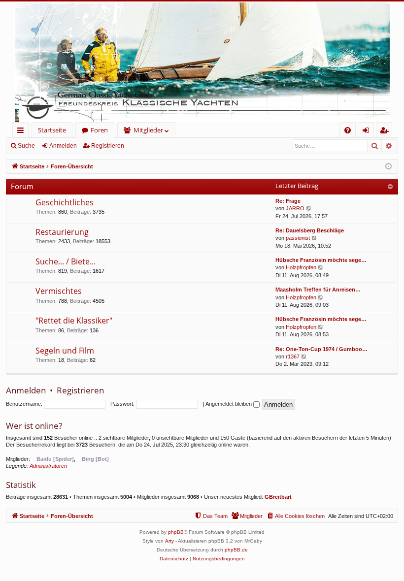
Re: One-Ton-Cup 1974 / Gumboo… (321, 349)
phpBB (176, 532)
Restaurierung (62, 231)
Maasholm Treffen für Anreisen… (318, 289)
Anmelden (63, 145)
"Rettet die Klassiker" (73, 320)
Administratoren (48, 466)
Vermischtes (58, 291)
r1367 (293, 356)
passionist (298, 238)
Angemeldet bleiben (229, 404)
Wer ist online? (34, 425)
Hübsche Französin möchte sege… (321, 260)
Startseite (52, 130)
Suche (26, 145)
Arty (169, 541)
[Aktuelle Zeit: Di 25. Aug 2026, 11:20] (388, 166)
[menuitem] (347, 130)
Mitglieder (148, 130)
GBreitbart (278, 497)
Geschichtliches (64, 202)
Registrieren (107, 145)
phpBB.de (236, 549)
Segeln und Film (64, 350)
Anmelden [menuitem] (367, 132)
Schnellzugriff (22, 132)
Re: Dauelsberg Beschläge (309, 230)
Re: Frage (288, 201)
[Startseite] (202, 61)
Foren (99, 130)
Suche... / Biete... (65, 261)
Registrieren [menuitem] (386, 132)
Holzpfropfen (301, 267)
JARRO (295, 208)
